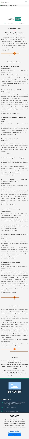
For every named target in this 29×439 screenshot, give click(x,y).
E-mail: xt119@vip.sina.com (11, 411)
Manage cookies (14, 431)
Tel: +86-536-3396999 (10, 407)
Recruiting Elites (18, 19)
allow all (14, 434)
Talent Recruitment (11, 19)
